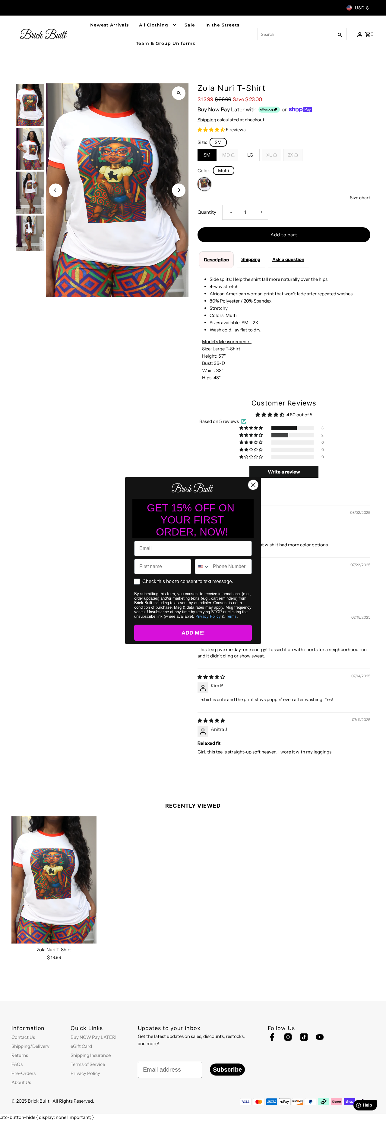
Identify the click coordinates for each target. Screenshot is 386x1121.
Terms (231, 616)
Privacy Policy (208, 616)
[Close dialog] (253, 485)
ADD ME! (193, 633)
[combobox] (202, 566)
